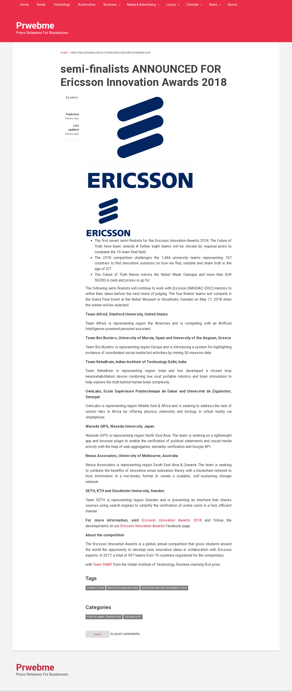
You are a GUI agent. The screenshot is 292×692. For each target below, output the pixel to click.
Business (110, 4)
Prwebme (35, 25)
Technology (61, 4)
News (213, 4)
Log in (97, 634)
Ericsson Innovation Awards (142, 526)
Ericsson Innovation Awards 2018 (173, 520)
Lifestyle (192, 4)
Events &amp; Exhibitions (104, 616)
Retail (41, 4)
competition (95, 587)
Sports (232, 4)
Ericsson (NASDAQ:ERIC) (122, 587)
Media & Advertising (141, 4)
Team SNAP (103, 564)
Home (24, 4)
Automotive (86, 4)
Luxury (171, 4)
